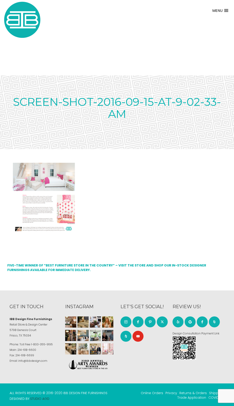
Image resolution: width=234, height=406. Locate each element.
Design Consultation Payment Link (196, 333)
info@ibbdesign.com (32, 361)
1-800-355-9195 (42, 344)
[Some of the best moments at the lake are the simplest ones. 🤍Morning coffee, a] (95, 335)
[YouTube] (138, 336)
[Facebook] (138, 321)
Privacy (171, 393)
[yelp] (178, 321)
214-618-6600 (26, 350)
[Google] (190, 321)
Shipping (216, 393)
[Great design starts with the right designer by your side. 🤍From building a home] (83, 348)
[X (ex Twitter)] (162, 321)
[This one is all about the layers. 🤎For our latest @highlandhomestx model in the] (70, 322)
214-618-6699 (24, 355)
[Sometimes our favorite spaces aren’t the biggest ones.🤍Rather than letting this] (107, 348)
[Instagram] (125, 321)
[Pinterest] (150, 321)
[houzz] (125, 336)
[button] (220, 10)
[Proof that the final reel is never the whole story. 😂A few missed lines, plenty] (107, 335)
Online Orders (152, 393)
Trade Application (191, 397)
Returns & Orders (193, 393)
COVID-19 (215, 397)
